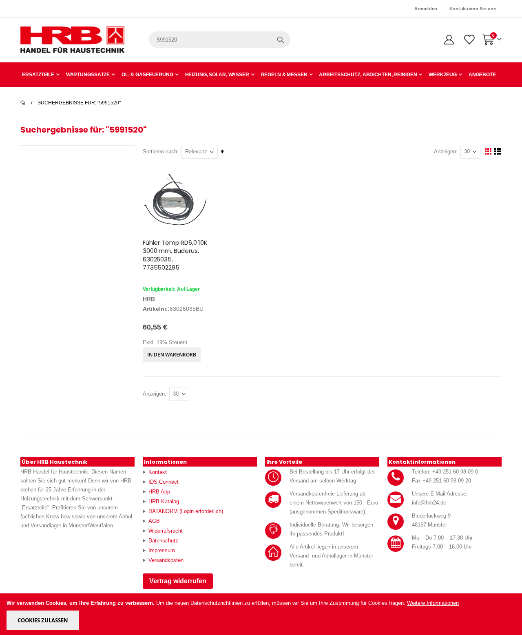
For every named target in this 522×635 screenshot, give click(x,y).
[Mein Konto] (449, 39)
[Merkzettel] (469, 39)
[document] (262, 614)
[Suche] (281, 39)
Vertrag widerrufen (177, 580)
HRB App (159, 492)
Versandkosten (166, 560)
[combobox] (219, 39)
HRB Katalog (163, 501)
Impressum (161, 550)
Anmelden (425, 8)
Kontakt (157, 472)
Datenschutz (163, 541)
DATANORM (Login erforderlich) (185, 511)
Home (23, 103)
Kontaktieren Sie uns (473, 8)
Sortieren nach (160, 151)
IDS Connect (163, 482)
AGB (154, 521)
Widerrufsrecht (165, 531)
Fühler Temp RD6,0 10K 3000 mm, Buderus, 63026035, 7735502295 (175, 255)
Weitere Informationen (433, 603)
